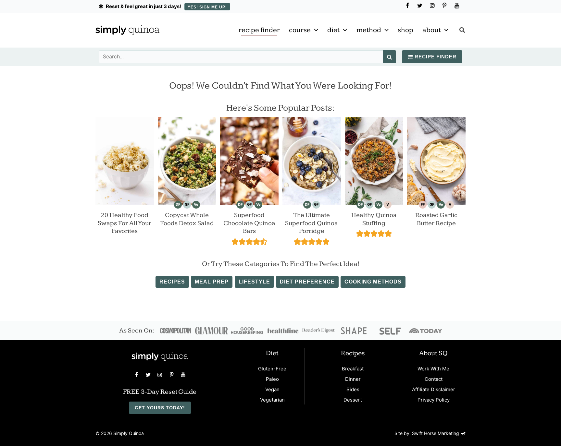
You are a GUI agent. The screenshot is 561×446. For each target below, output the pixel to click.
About (431, 30)
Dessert (352, 400)
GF (187, 204)
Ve (196, 204)
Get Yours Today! (160, 407)
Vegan (272, 389)
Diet (333, 30)
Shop (405, 30)
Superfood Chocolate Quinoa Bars (249, 223)
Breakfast (353, 369)
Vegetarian (272, 400)
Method (368, 30)
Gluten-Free (272, 369)
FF (423, 204)
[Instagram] (432, 5)
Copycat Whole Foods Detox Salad (187, 219)
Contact (434, 379)
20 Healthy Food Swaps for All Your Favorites (124, 223)
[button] (314, 30)
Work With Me (433, 369)
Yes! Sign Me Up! (207, 7)
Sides (352, 389)
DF (178, 204)
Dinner (353, 379)
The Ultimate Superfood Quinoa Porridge (311, 223)
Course (300, 30)
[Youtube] (456, 5)
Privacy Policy (434, 400)
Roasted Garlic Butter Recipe (436, 219)
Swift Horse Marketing (436, 433)
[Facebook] (407, 5)
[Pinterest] (444, 5)
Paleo (272, 379)
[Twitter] (419, 5)
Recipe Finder (259, 30)
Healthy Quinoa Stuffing (374, 219)
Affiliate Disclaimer (433, 389)
